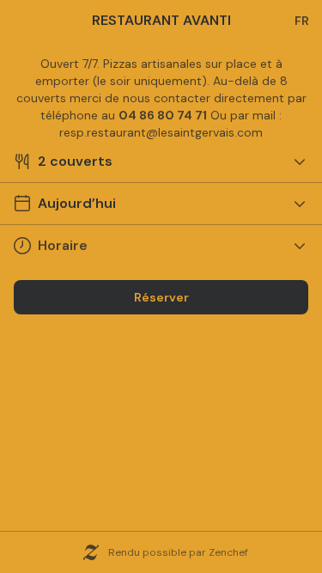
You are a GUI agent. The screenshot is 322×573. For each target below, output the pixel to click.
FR (302, 20)
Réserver (161, 297)
